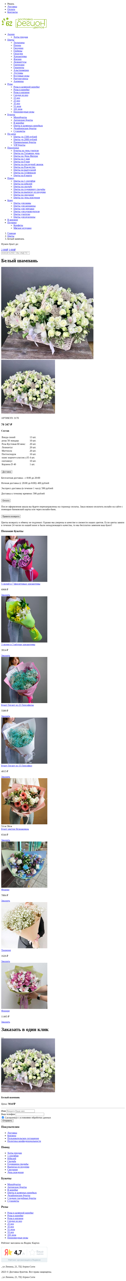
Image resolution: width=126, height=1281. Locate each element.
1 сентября (12, 1155)
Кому (10, 200)
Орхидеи (18, 53)
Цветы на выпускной (25, 170)
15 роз (17, 98)
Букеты (11, 114)
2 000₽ (4, 249)
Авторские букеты (23, 120)
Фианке (5, 889)
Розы (10, 84)
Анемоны (19, 81)
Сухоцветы (19, 131)
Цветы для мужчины (24, 217)
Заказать (5, 595)
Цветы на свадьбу (23, 186)
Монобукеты (20, 117)
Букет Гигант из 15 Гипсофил (16, 765)
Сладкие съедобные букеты (21, 1198)
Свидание (12, 1169)
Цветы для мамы (22, 203)
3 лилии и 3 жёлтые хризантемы (18, 644)
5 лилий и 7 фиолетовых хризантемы (20, 584)
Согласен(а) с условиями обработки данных (27, 1117)
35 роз (17, 103)
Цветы (10, 39)
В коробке (19, 123)
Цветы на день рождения (27, 197)
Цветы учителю (22, 214)
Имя (3, 1111)
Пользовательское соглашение (23, 1138)
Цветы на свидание (24, 195)
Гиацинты (19, 67)
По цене (11, 134)
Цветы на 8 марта (23, 175)
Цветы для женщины (25, 206)
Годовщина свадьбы (17, 1164)
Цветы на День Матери (26, 156)
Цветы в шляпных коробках (28, 125)
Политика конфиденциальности (24, 1141)
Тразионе (6, 950)
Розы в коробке (22, 89)
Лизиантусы (20, 62)
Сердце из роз (21, 95)
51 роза (17, 106)
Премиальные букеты (25, 142)
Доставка (12, 6)
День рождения (15, 1172)
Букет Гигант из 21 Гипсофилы (17, 705)
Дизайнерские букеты (25, 128)
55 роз (10, 1232)
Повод (10, 178)
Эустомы (18, 73)
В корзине (12, 219)
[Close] (2, 1037)
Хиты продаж (21, 37)
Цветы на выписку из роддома (30, 192)
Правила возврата (10, 516)
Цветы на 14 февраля (25, 172)
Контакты (12, 12)
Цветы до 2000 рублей (25, 139)
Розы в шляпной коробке (27, 87)
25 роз (17, 100)
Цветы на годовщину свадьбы (29, 189)
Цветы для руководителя (26, 211)
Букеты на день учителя (26, 150)
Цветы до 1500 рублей (25, 136)
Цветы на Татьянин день (26, 153)
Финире (5, 1011)
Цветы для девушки (24, 208)
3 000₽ (12, 249)
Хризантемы (20, 56)
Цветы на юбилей (23, 183)
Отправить (7, 1120)
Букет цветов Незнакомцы (15, 829)
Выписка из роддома (18, 1166)
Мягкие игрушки (23, 228)
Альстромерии (21, 70)
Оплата (11, 9)
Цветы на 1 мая (22, 159)
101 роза (18, 109)
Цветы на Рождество (24, 167)
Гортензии (19, 64)
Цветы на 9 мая (22, 161)
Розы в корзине (22, 92)
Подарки (12, 222)
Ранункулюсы (21, 78)
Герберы (18, 51)
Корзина (11, 1135)
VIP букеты (19, 145)
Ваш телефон (8, 1114)
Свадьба (11, 1161)
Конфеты (18, 225)
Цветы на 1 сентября (24, 181)
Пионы (17, 45)
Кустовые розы (21, 75)
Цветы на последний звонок (28, 164)
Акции (11, 34)
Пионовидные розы (24, 111)
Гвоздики (18, 48)
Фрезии (18, 59)
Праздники (13, 147)
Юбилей (11, 1158)
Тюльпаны (19, 42)
